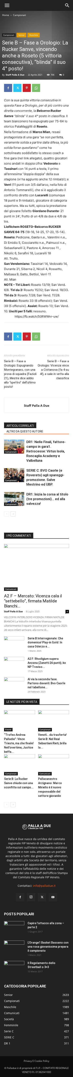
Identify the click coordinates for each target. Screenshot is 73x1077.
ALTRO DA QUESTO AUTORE (24, 431)
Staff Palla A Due (15, 74)
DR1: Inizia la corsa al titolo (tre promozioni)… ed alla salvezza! (47, 499)
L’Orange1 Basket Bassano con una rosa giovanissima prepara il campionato (48, 946)
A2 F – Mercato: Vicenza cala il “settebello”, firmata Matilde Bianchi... (33, 600)
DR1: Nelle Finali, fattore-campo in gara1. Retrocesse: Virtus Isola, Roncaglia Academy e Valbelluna (45, 451)
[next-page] (13, 513)
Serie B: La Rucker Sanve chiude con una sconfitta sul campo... (18, 783)
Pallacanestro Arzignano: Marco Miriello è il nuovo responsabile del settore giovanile (50, 787)
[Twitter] (17, 88)
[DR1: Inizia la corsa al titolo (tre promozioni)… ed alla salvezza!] (14, 499)
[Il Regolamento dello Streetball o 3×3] (14, 968)
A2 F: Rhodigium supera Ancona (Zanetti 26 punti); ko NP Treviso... (47, 662)
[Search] (67, 5)
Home (5, 15)
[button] (6, 5)
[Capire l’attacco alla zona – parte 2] (14, 928)
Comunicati (10, 589)
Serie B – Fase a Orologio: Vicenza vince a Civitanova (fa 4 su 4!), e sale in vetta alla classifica (53, 369)
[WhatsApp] (36, 88)
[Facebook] (8, 88)
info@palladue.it (44, 886)
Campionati (19, 15)
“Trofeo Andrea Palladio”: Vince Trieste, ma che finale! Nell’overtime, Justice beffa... (19, 743)
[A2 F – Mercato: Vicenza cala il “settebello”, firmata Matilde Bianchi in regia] (36, 567)
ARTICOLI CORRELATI (20, 425)
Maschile (33, 35)
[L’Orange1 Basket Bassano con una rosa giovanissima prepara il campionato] (14, 948)
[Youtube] (53, 897)
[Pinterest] (27, 88)
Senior (21, 35)
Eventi (8, 729)
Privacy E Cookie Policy (36, 1061)
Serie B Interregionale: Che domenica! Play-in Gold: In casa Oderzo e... (45, 642)
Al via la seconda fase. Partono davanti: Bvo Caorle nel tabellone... (46, 683)
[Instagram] (31, 897)
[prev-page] (6, 513)
